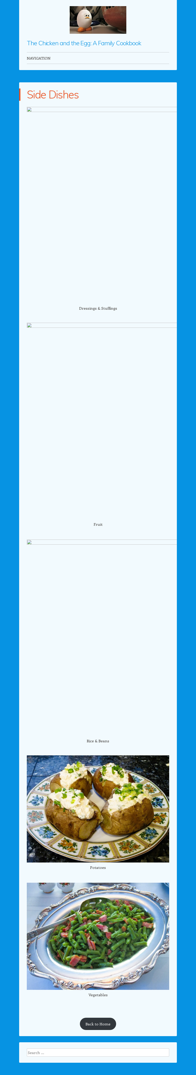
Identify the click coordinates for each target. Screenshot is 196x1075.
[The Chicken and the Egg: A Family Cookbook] (98, 20)
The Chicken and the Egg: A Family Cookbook (84, 43)
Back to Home (98, 1023)
